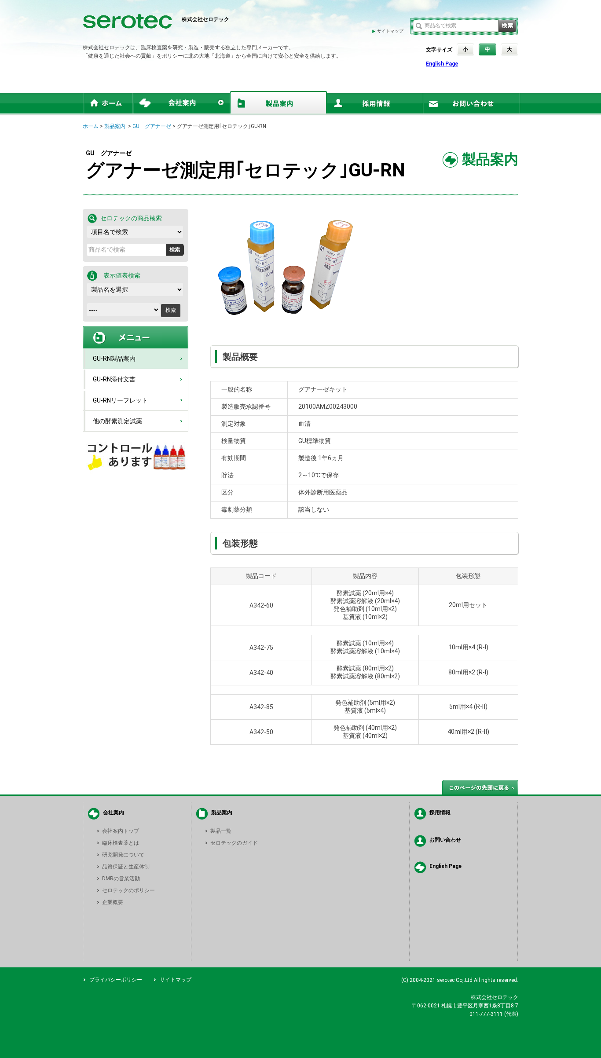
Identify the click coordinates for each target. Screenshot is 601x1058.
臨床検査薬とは (120, 843)
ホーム (91, 126)
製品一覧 (220, 831)
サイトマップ (390, 31)
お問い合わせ (445, 840)
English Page (442, 64)
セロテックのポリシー (128, 890)
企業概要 (112, 902)
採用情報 (440, 812)
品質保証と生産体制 (126, 867)
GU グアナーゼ (151, 126)
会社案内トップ (120, 831)
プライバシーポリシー (115, 980)
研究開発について (123, 855)
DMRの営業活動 (121, 878)
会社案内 (113, 812)
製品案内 (114, 126)
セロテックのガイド (234, 843)
